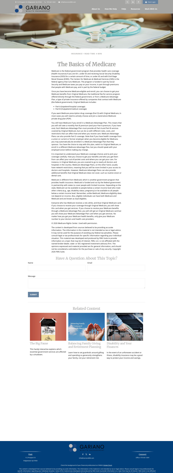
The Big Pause (39, 343)
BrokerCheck (108, 465)
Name (30, 263)
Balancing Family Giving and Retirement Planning (84, 345)
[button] (96, 9)
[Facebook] (138, 2)
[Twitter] (127, 2)
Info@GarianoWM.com (68, 2)
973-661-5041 (51, 2)
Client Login (152, 2)
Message (31, 276)
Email (90, 263)
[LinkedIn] (133, 2)
